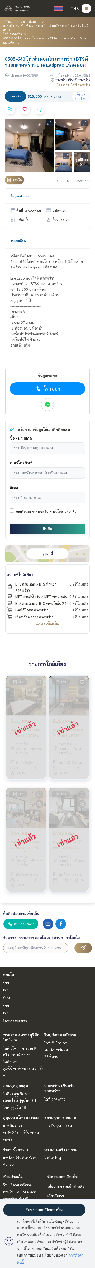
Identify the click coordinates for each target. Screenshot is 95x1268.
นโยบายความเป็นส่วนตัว (66, 1186)
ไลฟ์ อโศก (10, 1061)
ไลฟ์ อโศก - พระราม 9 (19, 1048)
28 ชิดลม (51, 1056)
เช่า (5, 989)
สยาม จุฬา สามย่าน (60, 1117)
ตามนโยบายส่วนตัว (62, 511)
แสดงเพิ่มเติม (47, 623)
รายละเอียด (18, 241)
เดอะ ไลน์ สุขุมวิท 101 (19, 1100)
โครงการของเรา (15, 1020)
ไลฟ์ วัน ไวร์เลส (55, 1042)
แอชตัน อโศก (13, 1125)
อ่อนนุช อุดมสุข (15, 1085)
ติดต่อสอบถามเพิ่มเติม (21, 913)
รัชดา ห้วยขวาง (15, 1149)
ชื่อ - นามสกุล (21, 438)
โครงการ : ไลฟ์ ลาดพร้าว (73, 85)
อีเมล (14, 487)
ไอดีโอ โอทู (52, 1157)
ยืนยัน (47, 528)
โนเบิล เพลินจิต (56, 1049)
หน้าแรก (8, 21)
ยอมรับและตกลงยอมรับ (32, 511)
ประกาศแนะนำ (30, 21)
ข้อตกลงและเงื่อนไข (63, 1176)
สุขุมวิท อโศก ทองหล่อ (21, 1117)
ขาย (6, 982)
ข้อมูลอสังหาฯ (19, 196)
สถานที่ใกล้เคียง (20, 574)
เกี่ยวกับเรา (56, 1195)
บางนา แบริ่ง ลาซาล (61, 1149)
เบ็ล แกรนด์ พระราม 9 (19, 1054)
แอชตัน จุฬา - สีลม (58, 1125)
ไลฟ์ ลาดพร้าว (12, 34)
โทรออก (52, 388)
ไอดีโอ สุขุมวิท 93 (16, 1093)
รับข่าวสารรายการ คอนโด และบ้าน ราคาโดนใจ (41, 937)
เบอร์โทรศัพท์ (21, 462)
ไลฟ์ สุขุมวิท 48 (14, 1107)
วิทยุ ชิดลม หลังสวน (60, 1034)
